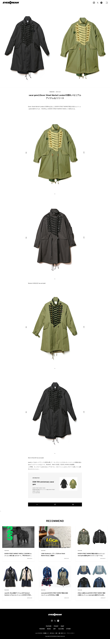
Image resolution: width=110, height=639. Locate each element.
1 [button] (54, 194)
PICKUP (56, 626)
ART (54, 629)
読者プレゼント (63, 633)
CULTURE (61, 629)
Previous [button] (26, 152)
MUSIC (49, 629)
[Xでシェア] (37, 504)
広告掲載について (46, 633)
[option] (55, 152)
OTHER (68, 629)
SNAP (62, 626)
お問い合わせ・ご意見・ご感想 (55, 633)
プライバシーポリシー (71, 633)
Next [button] (84, 152)
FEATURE (48, 626)
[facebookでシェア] (55, 504)
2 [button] (55, 194)
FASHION (6, 550)
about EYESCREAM (38, 633)
